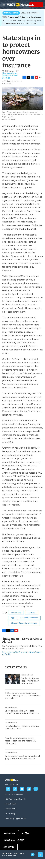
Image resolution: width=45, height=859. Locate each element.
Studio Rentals (10, 804)
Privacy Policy (10, 809)
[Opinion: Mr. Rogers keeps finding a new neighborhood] (12, 679)
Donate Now (26, 5)
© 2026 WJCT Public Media (14, 794)
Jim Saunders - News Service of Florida (10, 75)
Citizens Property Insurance (24, 623)
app (12, 618)
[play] (32, 854)
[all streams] (40, 854)
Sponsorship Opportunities (15, 819)
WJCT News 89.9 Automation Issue (21, 17)
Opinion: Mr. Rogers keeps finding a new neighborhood (30, 681)
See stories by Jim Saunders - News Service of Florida (22, 653)
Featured (31, 613)
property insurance (29, 618)
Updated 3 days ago (30, 13)
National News (27, 675)
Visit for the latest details (19, 24)
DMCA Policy (10, 814)
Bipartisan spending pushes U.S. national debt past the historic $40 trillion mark (20, 741)
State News (16, 613)
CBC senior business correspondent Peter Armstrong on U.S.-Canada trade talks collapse (22, 695)
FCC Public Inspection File (15, 799)
